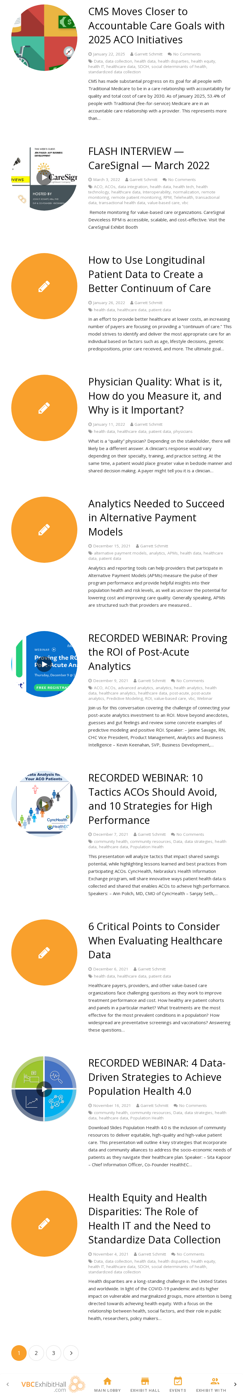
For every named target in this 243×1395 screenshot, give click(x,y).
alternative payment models (120, 553)
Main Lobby (107, 1390)
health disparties (173, 61)
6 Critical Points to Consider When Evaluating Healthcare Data (155, 940)
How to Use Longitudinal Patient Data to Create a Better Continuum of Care (149, 274)
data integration (133, 186)
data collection (118, 61)
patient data (160, 309)
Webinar (204, 698)
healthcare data (120, 66)
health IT (96, 66)
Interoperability (157, 192)
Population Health (147, 846)
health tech (183, 186)
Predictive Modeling (125, 698)
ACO (98, 186)
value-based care (164, 202)
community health (111, 841)
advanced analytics (135, 687)
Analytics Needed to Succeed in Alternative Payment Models (156, 517)
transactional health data (122, 202)
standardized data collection (114, 71)
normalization (186, 192)
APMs (172, 553)
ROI (148, 698)
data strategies (198, 841)
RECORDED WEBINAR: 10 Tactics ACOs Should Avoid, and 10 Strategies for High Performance (152, 799)
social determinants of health (178, 66)
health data (145, 61)
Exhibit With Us (215, 1390)
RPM (168, 197)
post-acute (179, 693)
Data (98, 61)
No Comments (187, 54)
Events (178, 1390)
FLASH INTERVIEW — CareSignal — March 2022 (149, 158)
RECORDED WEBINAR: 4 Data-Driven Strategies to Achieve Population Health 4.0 (157, 1077)
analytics (157, 553)
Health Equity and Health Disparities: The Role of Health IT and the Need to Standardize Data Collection (154, 1219)
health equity (203, 61)
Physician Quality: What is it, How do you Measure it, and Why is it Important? (155, 396)
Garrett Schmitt (148, 54)
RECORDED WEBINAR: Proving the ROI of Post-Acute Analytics (157, 652)
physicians (183, 431)
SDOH (143, 66)
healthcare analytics (117, 693)
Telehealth (183, 197)
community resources (150, 841)
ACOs (110, 186)
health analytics (188, 687)
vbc (185, 202)
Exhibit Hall (145, 1390)
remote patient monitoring (136, 197)
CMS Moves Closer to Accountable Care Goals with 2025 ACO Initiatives (156, 25)
